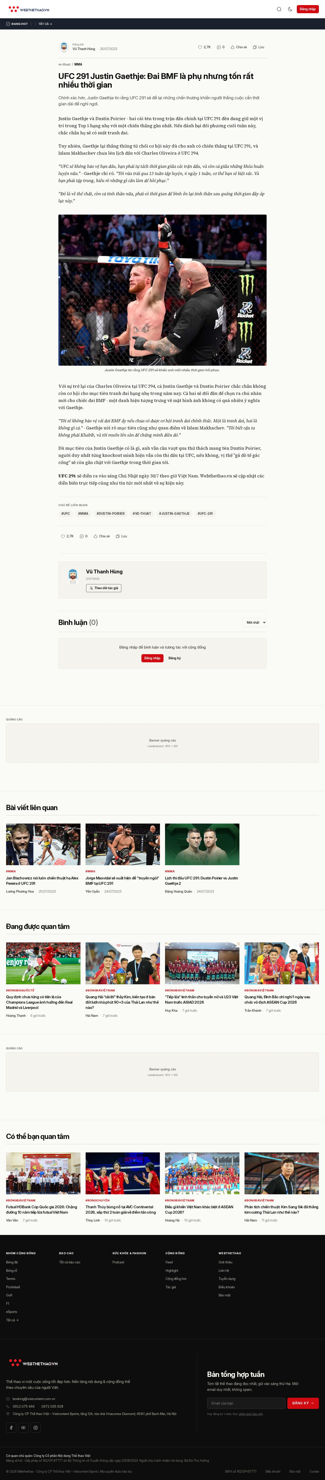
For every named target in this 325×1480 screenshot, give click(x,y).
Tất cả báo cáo (69, 1262)
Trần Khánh (253, 1010)
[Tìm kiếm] (279, 9)
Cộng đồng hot (176, 1279)
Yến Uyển (93, 891)
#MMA (11, 871)
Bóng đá (12, 1262)
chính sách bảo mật (251, 1414)
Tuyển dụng (227, 1279)
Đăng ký (175, 658)
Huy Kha (171, 1010)
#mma (83, 514)
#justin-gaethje (174, 514)
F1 (7, 1303)
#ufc (65, 514)
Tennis (10, 1279)
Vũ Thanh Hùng (84, 49)
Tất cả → (45, 24)
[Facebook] (11, 1428)
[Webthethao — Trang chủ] (29, 9)
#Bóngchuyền (98, 1200)
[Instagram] (35, 1428)
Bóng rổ (11, 1270)
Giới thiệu (225, 1262)
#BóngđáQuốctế (20, 990)
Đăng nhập (308, 9)
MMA (78, 64)
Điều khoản (227, 1287)
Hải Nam (92, 1016)
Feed (169, 1262)
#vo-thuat (142, 514)
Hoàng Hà (172, 1220)
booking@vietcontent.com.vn (34, 1399)
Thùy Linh (93, 1220)
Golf (9, 1295)
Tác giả (171, 1287)
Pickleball (13, 1287)
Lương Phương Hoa (20, 891)
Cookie (314, 1471)
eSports (11, 1312)
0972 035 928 (52, 1406)
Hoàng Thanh (16, 1016)
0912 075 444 (24, 1406)
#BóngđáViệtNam (100, 990)
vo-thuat (64, 64)
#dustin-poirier (111, 514)
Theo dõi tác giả (106, 588)
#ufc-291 (205, 514)
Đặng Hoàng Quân (178, 891)
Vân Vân (12, 1220)
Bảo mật (225, 1295)
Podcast (118, 1262)
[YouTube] (23, 1428)
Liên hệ (224, 1270)
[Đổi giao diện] (290, 9)
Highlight (172, 1270)
